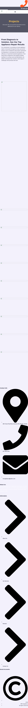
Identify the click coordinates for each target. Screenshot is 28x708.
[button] (15, 12)
